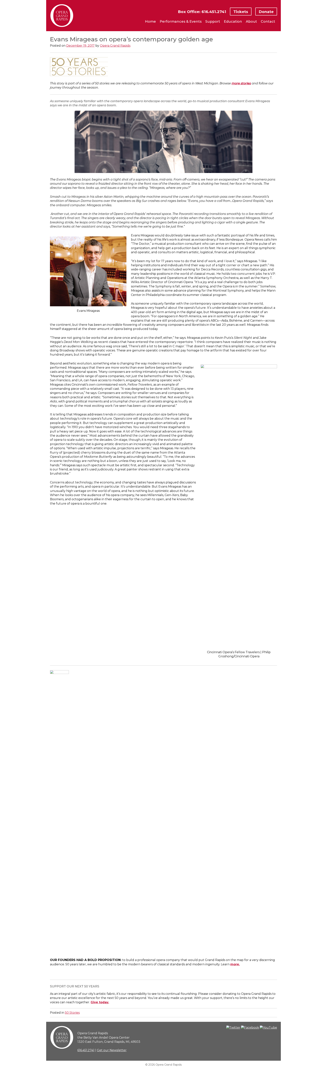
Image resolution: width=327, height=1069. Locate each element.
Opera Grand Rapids (115, 45)
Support (212, 21)
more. (235, 964)
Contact (268, 21)
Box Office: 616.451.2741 (202, 11)
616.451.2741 (85, 1050)
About (251, 21)
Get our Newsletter (112, 1050)
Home (150, 21)
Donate (266, 11)
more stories (241, 83)
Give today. (100, 1002)
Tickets (240, 11)
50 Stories (72, 1012)
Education (233, 21)
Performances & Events (181, 21)
